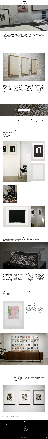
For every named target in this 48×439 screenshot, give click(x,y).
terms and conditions (26, 429)
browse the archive (19, 416)
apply (24, 425)
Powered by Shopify (25, 437)
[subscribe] (12, 433)
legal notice (25, 427)
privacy (25, 428)
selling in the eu (26, 426)
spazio (22, 437)
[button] (3, 1)
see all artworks (5, 38)
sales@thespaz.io (25, 416)
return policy (25, 430)
